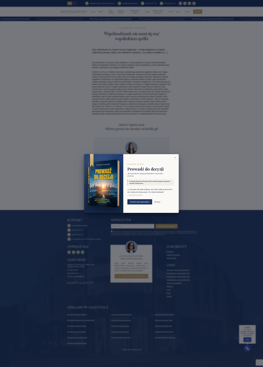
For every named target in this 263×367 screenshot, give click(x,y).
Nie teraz (157, 202)
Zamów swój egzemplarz (139, 202)
